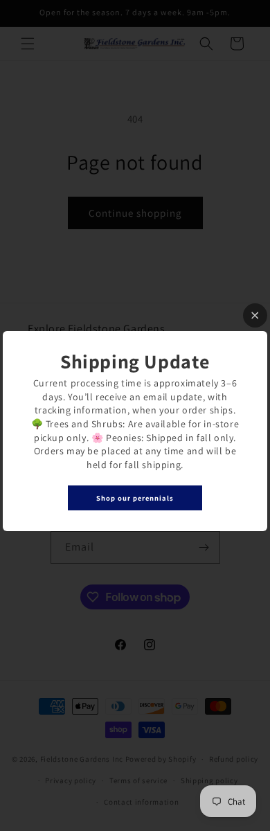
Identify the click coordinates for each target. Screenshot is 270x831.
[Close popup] (255, 315)
